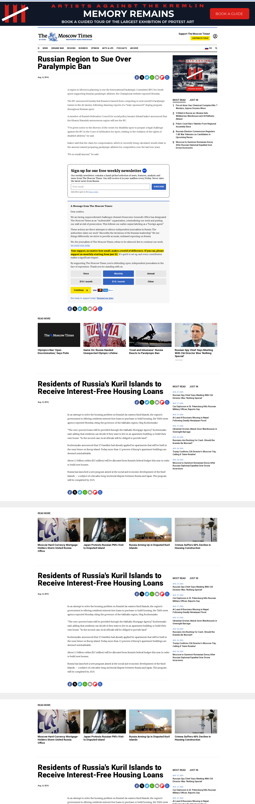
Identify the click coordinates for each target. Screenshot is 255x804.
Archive (134, 48)
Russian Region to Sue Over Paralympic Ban (84, 63)
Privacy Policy (93, 192)
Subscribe (159, 187)
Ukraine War (57, 48)
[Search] (216, 48)
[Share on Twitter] (142, 77)
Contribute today (200, 38)
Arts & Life (107, 48)
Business (83, 48)
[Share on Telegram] (147, 77)
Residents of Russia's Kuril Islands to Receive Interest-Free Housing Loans (100, 388)
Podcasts (122, 48)
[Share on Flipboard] (162, 77)
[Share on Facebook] (137, 77)
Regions (71, 48)
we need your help (80, 245)
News (45, 48)
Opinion (95, 48)
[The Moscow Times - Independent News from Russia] (65, 36)
